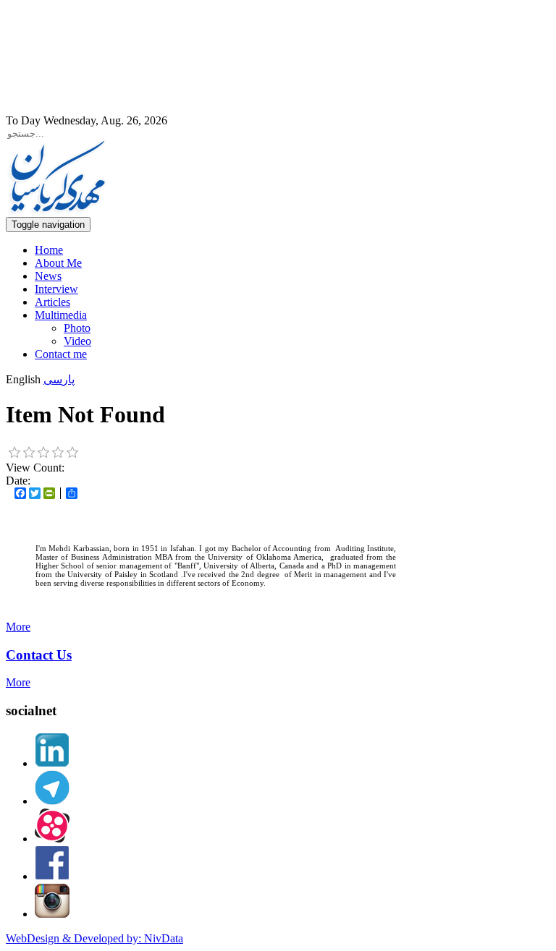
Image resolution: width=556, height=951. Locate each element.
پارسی (59, 379)
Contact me (61, 354)
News (48, 276)
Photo (77, 328)
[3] (43, 452)
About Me (58, 263)
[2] (28, 452)
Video (77, 341)
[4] (57, 452)
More (18, 627)
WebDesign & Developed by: (94, 938)
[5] (72, 452)
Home (49, 250)
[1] (14, 452)
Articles (52, 302)
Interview (56, 289)
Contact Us (39, 654)
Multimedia (61, 315)
